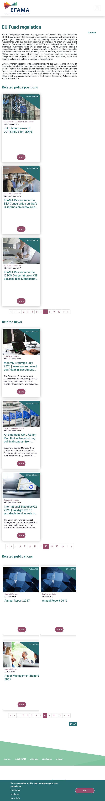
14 (52, 546)
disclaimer (47, 759)
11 (36, 546)
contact (7, 759)
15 (58, 546)
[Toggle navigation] (97, 8)
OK (84, 790)
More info (15, 798)
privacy (59, 759)
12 (41, 546)
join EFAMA (20, 759)
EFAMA (17, 8)
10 (60, 312)
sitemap (34, 759)
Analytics (14, 794)
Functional (15, 790)
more (21, 157)
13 (47, 547)
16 (63, 546)
